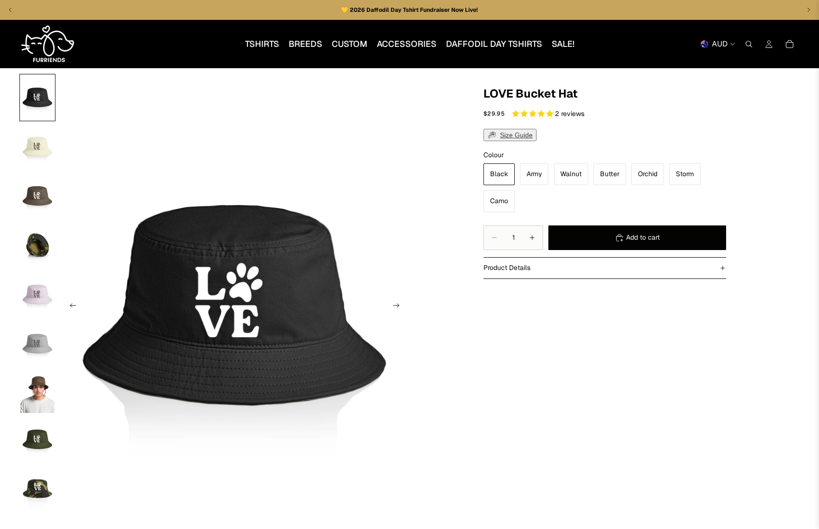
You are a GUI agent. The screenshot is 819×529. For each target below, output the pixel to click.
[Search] (748, 44)
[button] (533, 113)
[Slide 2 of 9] (37, 147)
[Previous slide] (70, 306)
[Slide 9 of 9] (37, 488)
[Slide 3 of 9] (37, 196)
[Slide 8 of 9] (37, 439)
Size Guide (516, 135)
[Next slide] (399, 306)
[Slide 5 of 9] (37, 294)
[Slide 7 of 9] (37, 391)
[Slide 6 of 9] (37, 344)
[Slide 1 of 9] (37, 97)
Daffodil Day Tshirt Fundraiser (408, 10)
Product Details (506, 267)
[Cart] (789, 44)
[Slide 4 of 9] (37, 245)
